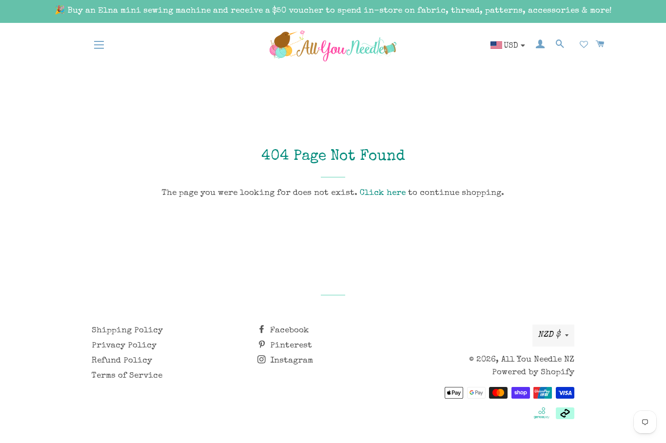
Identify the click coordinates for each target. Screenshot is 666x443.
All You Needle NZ (537, 360)
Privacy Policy (124, 346)
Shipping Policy (127, 331)
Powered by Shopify (533, 372)
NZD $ (549, 335)
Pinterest (290, 346)
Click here (383, 193)
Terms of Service (127, 376)
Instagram (290, 361)
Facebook (288, 331)
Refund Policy (122, 361)
